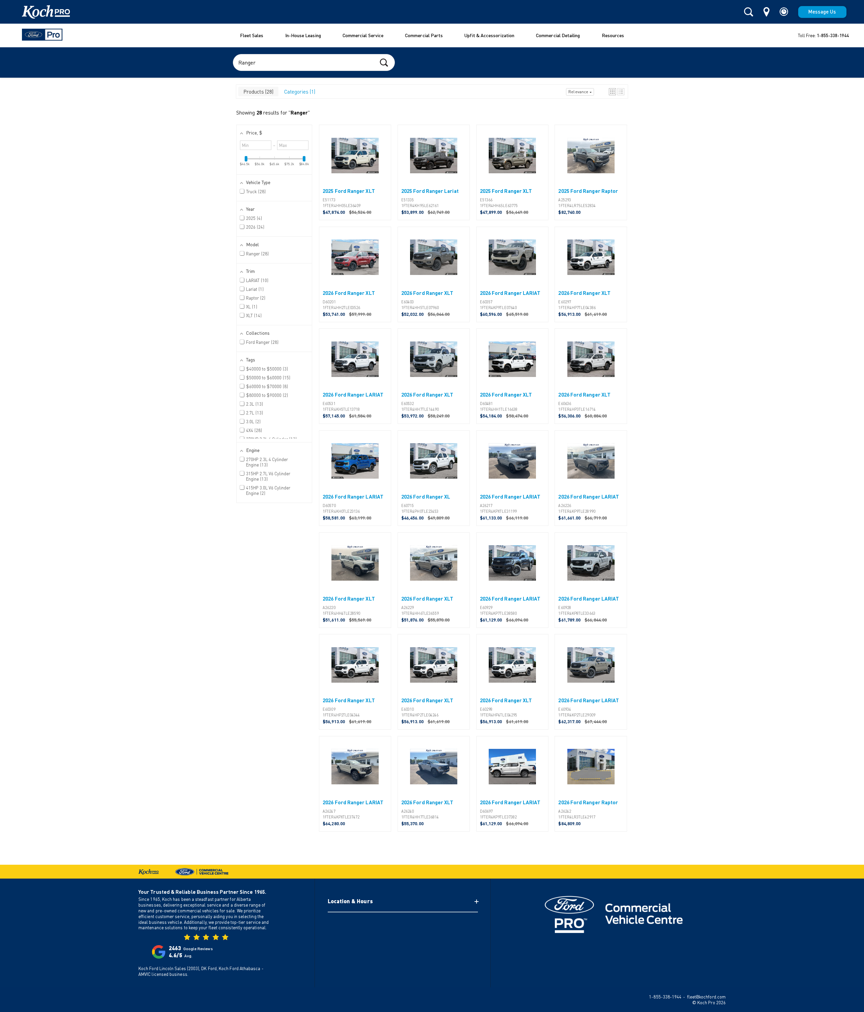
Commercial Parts (424, 35)
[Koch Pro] (37, 12)
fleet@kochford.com (706, 997)
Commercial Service (363, 35)
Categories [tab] (299, 91)
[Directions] (766, 12)
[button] (612, 91)
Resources (613, 35)
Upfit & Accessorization (489, 35)
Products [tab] (257, 91)
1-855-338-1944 (833, 35)
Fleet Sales (252, 35)
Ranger (299, 112)
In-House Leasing (303, 35)
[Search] (748, 12)
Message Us (822, 11)
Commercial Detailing (558, 35)
